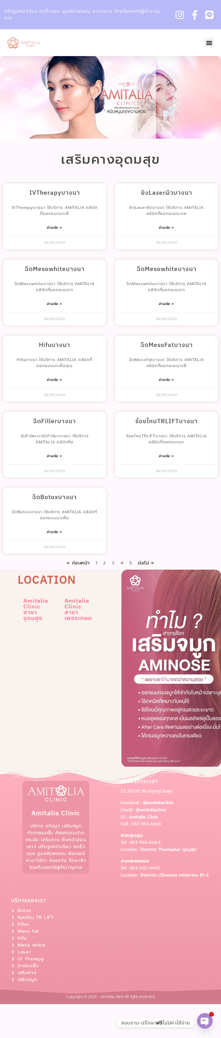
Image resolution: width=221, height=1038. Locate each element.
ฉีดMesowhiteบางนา (55, 269)
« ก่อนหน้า (78, 563)
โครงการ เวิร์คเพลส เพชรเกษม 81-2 (175, 875)
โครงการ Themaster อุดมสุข (169, 849)
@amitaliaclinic (158, 802)
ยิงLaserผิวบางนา (166, 193)
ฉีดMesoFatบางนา (166, 345)
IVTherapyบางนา (54, 193)
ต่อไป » (146, 563)
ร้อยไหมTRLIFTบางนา (166, 421)
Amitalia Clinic (143, 817)
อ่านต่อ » (54, 227)
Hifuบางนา (54, 345)
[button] (209, 42)
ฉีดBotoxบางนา (54, 497)
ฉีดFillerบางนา (54, 421)
